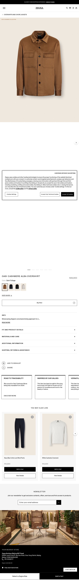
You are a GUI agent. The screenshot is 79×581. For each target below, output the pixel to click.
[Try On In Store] (74, 303)
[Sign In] (73, 8)
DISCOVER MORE (10, 396)
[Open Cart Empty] (76, 8)
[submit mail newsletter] (58, 502)
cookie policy (20, 189)
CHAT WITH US (70, 570)
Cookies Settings (11, 194)
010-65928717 (8, 559)
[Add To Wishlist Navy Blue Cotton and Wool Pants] (32, 417)
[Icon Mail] (70, 8)
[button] (67, 8)
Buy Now (39, 303)
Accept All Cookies (67, 194)
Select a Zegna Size (19, 576)
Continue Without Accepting (65, 173)
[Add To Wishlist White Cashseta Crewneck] (70, 417)
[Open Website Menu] (4, 8)
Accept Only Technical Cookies (50, 194)
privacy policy (33, 189)
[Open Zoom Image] (39, 70)
